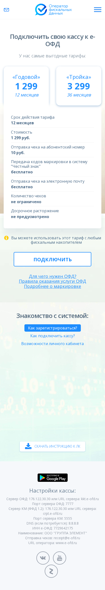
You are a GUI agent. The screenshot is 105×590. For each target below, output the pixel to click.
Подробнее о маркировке (52, 286)
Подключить (52, 259)
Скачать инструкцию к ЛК (57, 446)
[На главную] (53, 9)
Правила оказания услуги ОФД (52, 281)
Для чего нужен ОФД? (52, 276)
